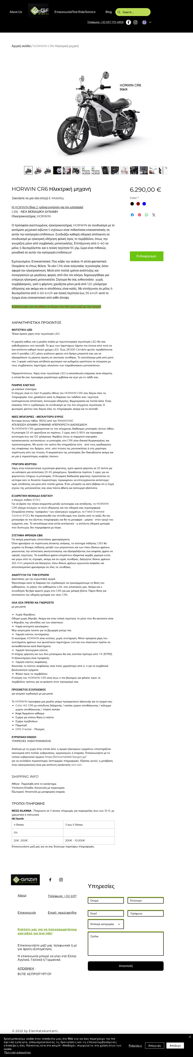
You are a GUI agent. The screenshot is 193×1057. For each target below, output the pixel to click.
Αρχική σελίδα (21, 46)
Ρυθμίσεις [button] (135, 1045)
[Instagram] (135, 22)
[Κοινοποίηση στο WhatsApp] (146, 215)
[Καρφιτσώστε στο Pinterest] (139, 215)
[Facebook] (128, 22)
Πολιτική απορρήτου (18, 1052)
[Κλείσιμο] (190, 1037)
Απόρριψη (154, 1045)
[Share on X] (154, 215)
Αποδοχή (175, 1045)
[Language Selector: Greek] (147, 22)
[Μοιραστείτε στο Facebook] (132, 215)
